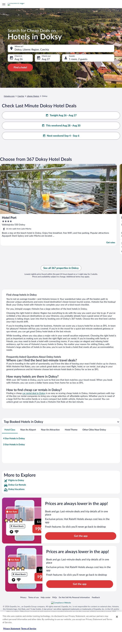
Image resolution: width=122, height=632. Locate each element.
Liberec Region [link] (33, 96)
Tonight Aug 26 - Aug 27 (63, 115)
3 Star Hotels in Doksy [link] (14, 445)
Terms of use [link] (33, 597)
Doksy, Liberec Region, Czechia (32, 49)
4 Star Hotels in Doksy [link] (14, 438)
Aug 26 (19, 59)
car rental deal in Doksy (33, 393)
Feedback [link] (96, 597)
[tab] (10, 429)
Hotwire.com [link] (9, 96)
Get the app (81, 536)
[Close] (116, 616)
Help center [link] (45, 597)
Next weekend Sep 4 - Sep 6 (63, 136)
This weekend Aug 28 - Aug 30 (63, 125)
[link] (61, 481)
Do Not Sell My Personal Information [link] (74, 597)
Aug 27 (46, 59)
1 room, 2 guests (78, 59)
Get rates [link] (110, 242)
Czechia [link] (20, 96)
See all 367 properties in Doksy (61, 268)
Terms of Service (28, 629)
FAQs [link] (54, 597)
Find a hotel (20, 67)
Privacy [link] (23, 597)
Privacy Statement (11, 629)
